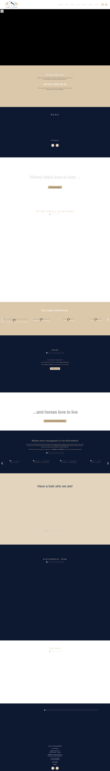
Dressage (72, 4)
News (66, 4)
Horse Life (84, 4)
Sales (78, 4)
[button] (2, 319)
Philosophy (60, 4)
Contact (96, 4)
